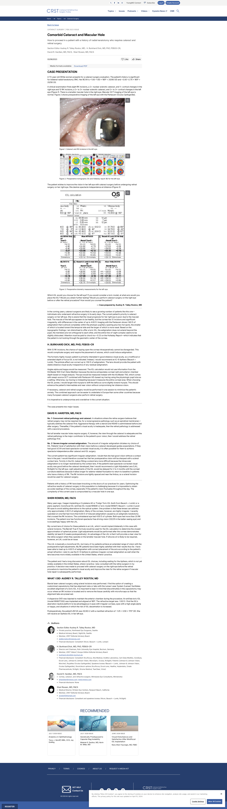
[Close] (221, 793)
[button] (53, 623)
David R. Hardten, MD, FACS (69, 674)
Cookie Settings (198, 801)
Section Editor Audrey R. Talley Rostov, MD (76, 627)
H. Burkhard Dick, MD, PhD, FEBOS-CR (74, 646)
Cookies (81, 769)
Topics (111, 11)
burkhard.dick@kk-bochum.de (71, 655)
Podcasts (132, 11)
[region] (157, 798)
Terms (66, 769)
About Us (97, 769)
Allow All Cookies (214, 801)
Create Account (172, 3)
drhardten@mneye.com (68, 680)
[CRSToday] (62, 11)
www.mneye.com (84, 680)
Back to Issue (53, 25)
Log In (161, 3)
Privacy (52, 769)
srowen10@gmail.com (67, 696)
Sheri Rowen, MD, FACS (67, 687)
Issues (122, 11)
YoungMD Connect (133, 3)
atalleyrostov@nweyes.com (69, 639)
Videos (144, 11)
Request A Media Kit (119, 769)
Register (10, 806)
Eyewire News (158, 11)
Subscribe (151, 3)
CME (172, 11)
